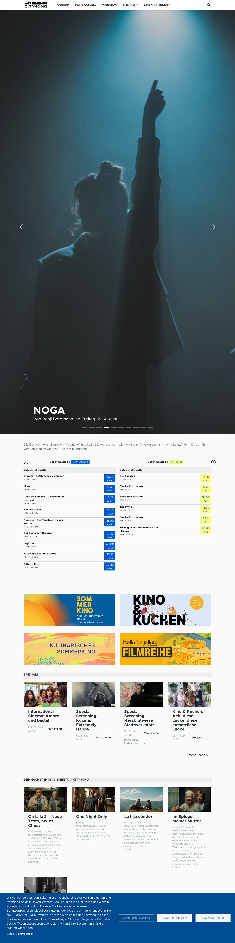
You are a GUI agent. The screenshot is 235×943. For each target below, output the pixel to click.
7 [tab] (128, 428)
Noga (49, 411)
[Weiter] (213, 227)
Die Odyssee (127, 476)
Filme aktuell (85, 5)
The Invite (126, 507)
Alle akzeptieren (213, 918)
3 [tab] (99, 428)
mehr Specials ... (200, 755)
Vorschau (109, 5)
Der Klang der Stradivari (38, 533)
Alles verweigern (175, 918)
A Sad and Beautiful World (40, 554)
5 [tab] (114, 428)
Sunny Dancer (32, 509)
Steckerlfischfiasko (131, 486)
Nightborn (30, 543)
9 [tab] (143, 428)
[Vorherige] (21, 227)
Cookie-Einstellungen (136, 918)
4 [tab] (106, 428)
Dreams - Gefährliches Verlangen (44, 476)
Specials (129, 5)
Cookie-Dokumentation (20, 934)
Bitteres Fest (31, 564)
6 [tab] (121, 428)
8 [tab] (136, 428)
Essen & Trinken (156, 5)
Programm (61, 5)
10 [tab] (150, 428)
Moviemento (55, 729)
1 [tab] (84, 428)
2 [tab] (92, 428)
